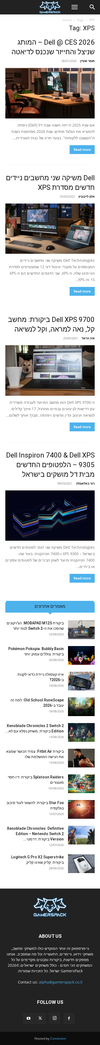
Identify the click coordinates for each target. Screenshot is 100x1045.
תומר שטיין (87, 61)
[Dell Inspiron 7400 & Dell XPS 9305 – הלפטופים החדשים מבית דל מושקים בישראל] (50, 515)
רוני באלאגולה (85, 483)
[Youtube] (28, 1018)
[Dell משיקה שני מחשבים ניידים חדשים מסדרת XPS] (50, 228)
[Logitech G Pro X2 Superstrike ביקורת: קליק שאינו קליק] (81, 863)
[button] (74, 7)
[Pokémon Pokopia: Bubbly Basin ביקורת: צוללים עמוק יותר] (81, 655)
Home (67, 20)
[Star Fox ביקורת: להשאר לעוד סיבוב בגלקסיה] (81, 809)
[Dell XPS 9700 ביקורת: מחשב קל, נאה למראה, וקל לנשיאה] (50, 370)
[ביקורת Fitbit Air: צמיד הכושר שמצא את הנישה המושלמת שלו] (81, 758)
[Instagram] (54, 1018)
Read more (82, 150)
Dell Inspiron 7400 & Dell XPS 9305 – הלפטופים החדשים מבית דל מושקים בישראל (50, 464)
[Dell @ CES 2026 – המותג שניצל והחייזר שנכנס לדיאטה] (50, 93)
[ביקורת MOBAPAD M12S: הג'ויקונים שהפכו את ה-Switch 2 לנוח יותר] (81, 629)
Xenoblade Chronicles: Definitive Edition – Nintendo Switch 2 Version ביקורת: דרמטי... (35, 833)
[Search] (92, 7)
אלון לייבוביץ (86, 196)
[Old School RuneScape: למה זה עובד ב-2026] (81, 706)
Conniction (58, 1038)
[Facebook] (69, 1018)
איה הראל (88, 338)
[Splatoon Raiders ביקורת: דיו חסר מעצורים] (81, 783)
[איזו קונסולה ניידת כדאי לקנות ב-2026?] (81, 681)
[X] (40, 1018)
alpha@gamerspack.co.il (60, 982)
